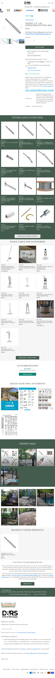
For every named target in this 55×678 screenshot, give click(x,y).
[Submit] (52, 629)
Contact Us (35, 649)
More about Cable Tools (27, 357)
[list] (12, 26)
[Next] (20, 26)
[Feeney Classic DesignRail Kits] (27, 457)
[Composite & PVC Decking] (27, 516)
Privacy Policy (30, 653)
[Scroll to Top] (52, 670)
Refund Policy (34, 669)
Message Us (28, 583)
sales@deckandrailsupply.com (22, 594)
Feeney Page (27, 443)
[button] (52, 3)
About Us (10, 649)
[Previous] (4, 26)
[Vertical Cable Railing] (45, 497)
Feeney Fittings (29, 19)
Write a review (27, 374)
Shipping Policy (25, 669)
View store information (33, 55)
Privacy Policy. (32, 632)
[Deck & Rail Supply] (27, 3)
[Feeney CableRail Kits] (9, 457)
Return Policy (6, 669)
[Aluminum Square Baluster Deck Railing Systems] (9, 516)
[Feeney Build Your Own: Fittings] (45, 457)
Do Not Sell (41, 653)
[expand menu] (2, 3)
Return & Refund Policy (34, 70)
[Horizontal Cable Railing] (27, 497)
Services (23, 649)
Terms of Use (22, 632)
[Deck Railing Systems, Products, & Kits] (9, 497)
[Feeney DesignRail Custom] (9, 476)
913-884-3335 (42, 594)
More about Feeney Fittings (27, 236)
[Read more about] (9, 399)
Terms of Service (43, 669)
